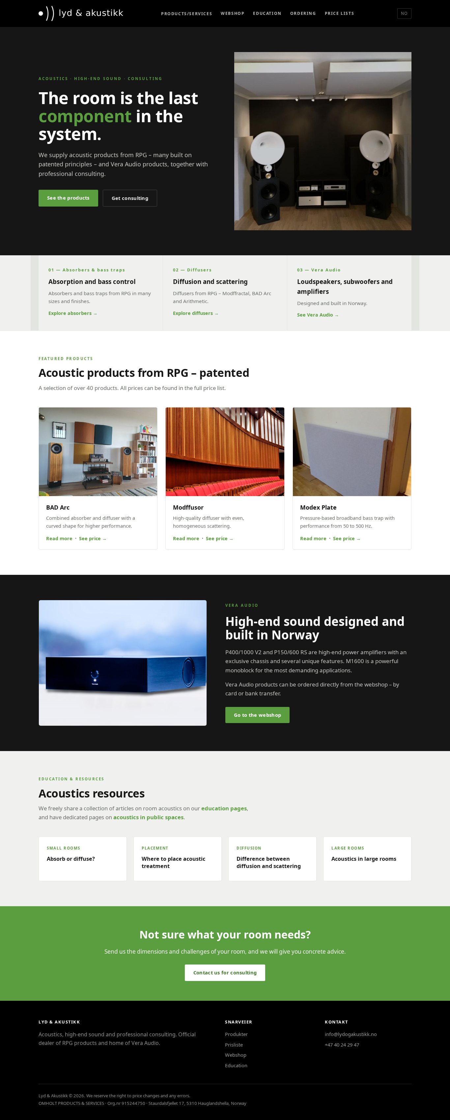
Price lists (339, 13)
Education (267, 13)
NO (404, 13)
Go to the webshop (257, 715)
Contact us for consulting (225, 972)
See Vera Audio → (318, 315)
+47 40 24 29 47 (342, 1044)
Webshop (232, 13)
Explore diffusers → (196, 313)
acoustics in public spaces (148, 817)
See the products (68, 197)
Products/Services (186, 13)
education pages (224, 808)
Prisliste (234, 1044)
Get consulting (130, 198)
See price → (93, 538)
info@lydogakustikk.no (351, 1034)
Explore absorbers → (73, 313)
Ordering (303, 13)
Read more (59, 538)
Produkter (236, 1034)
